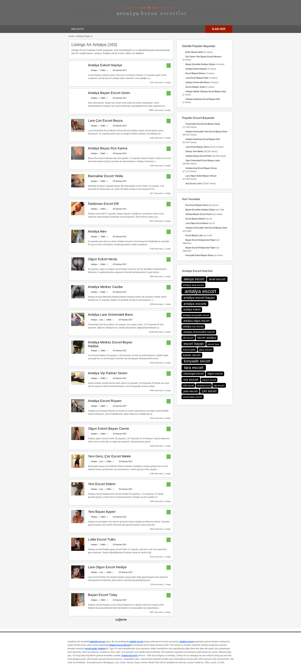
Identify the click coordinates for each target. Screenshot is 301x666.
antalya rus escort (193, 326)
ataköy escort (136, 641)
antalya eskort (191, 309)
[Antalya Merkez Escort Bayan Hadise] (77, 353)
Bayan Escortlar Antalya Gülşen (200, 64)
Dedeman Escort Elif (103, 203)
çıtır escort (209, 391)
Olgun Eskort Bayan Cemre (108, 428)
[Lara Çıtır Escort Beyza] (77, 131)
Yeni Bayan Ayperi (101, 511)
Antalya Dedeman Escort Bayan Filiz (203, 99)
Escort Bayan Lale (194, 235)
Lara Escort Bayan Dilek (197, 78)
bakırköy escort (97, 641)
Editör (103, 70)
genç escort (205, 349)
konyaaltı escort (197, 361)
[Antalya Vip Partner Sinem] (77, 384)
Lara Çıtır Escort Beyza (105, 120)
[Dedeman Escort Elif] (77, 214)
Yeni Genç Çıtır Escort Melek (109, 456)
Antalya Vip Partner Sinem (107, 373)
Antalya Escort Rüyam (104, 401)
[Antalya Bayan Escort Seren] (71, 92)
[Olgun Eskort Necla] (77, 270)
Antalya (94, 70)
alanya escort (194, 279)
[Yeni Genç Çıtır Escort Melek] (77, 467)
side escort (188, 385)
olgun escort (215, 373)
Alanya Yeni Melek (194, 151)
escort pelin (189, 349)
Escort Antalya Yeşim (195, 87)
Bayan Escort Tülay (102, 595)
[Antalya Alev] (77, 242)
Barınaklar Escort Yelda (105, 176)
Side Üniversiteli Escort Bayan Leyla (203, 160)
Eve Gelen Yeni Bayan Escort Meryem (203, 56)
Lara (101, 320)
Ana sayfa (77, 29)
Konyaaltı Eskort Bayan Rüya (199, 255)
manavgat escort (193, 373)
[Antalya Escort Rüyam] (77, 411)
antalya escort (200, 291)
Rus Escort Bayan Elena (197, 205)
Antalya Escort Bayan (119, 645)
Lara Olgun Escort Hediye (107, 567)
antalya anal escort (193, 285)
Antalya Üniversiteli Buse (197, 82)
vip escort (219, 385)
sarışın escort (209, 380)
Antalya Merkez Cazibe (105, 287)
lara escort (193, 367)
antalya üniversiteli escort (199, 331)
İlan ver (218, 29)
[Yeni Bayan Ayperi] (77, 522)
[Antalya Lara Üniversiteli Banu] (77, 325)
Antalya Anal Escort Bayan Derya (201, 168)
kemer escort (191, 355)
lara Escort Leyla (193, 183)
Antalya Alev (97, 231)
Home (71, 36)
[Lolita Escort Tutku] (77, 550)
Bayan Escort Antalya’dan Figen (201, 240)
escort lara (213, 344)
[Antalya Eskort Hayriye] (71, 65)
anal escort (217, 279)
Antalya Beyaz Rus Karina (107, 148)
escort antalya (206, 337)
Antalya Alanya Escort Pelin (198, 156)
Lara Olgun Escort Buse (197, 223)
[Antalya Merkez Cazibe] (77, 297)
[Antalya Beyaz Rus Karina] (77, 159)
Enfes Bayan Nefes (195, 52)
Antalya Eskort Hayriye (105, 65)
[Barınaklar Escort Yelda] (77, 187)
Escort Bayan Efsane (195, 73)
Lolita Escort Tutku (102, 539)
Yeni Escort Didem (101, 484)
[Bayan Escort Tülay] (77, 605)
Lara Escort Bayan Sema (197, 147)
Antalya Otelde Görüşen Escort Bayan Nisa (206, 91)
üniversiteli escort (192, 396)
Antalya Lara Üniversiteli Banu (110, 314)
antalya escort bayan (199, 297)
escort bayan (194, 344)
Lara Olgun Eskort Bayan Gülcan (201, 176)
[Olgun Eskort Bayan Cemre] (77, 439)
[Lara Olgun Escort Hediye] (77, 578)
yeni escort (190, 391)
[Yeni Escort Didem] (77, 495)
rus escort (190, 379)
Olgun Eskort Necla (102, 259)
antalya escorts (195, 304)
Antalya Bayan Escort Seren (109, 93)
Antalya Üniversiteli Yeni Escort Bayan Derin (206, 131)
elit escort (188, 337)
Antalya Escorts (129, 655)
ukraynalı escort (204, 386)
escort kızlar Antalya (95, 648)
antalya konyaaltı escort (196, 315)
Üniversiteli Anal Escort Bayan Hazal (203, 124)
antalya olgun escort (196, 320)
